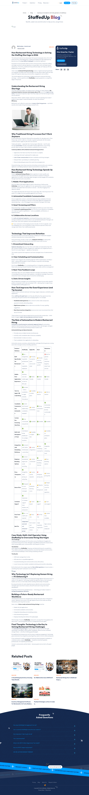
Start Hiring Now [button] (61, 60)
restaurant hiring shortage (20, 628)
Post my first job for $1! (55, 767)
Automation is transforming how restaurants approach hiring (27, 324)
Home (24, 12)
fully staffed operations (38, 567)
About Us (44, 782)
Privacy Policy (41, 790)
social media (19, 145)
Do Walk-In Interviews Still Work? (43, 677)
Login (60, 3)
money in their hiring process (39, 103)
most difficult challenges (27, 61)
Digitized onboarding (17, 247)
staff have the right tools (21, 296)
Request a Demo (53, 782)
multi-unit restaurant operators (21, 218)
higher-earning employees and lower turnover (31, 317)
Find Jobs (74, 2)
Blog (31, 12)
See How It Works (62, 64)
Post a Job (67, 3)
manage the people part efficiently (20, 591)
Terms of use (48, 790)
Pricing (39, 3)
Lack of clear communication (21, 157)
